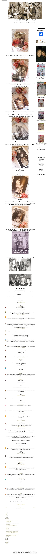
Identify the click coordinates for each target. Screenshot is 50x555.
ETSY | (30, 22)
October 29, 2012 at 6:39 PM (21, 471)
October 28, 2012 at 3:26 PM (21, 309)
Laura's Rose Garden (20, 306)
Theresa (20, 344)
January (7, 542)
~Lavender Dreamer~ (20, 487)
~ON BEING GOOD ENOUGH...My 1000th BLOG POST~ (11, 520)
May (6, 539)
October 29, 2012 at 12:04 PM (21, 464)
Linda (20, 493)
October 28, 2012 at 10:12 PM (21, 426)
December (7, 518)
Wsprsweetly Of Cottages (20, 389)
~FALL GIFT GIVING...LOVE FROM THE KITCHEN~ (11, 525)
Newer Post (6, 507)
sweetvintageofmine (20, 355)
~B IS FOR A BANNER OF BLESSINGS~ (10, 533)
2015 (6, 515)
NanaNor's (20, 373)
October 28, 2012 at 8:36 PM (21, 420)
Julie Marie (20, 322)
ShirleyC (20, 422)
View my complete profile (42, 42)
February (7, 541)
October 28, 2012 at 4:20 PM (21, 328)
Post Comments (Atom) (21, 508)
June (6, 538)
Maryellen (20, 359)
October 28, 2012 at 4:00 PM (21, 314)
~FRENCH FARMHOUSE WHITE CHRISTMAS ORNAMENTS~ (12, 534)
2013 (6, 516)
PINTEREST (33, 22)
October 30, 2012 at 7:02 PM (21, 491)
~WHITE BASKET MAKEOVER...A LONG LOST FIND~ (11, 527)
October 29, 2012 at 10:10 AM (21, 460)
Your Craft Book (20, 473)
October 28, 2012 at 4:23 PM (21, 337)
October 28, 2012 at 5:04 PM (21, 365)
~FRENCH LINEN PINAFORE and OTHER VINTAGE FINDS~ (12, 532)
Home (20, 507)
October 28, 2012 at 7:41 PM (21, 395)
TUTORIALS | (23, 22)
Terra (20, 333)
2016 (6, 514)
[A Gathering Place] (41, 36)
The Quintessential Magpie (20, 478)
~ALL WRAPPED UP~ (8, 524)
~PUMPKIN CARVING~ (8, 522)
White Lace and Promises (20, 404)
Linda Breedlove (20, 379)
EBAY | (27, 22)
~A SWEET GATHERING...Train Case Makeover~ (11, 535)
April (6, 540)
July (6, 537)
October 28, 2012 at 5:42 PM (21, 377)
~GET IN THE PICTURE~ (8, 521)
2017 (6, 513)
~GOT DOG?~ (7, 528)
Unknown (20, 409)
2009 (6, 544)
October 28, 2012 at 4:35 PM (21, 347)
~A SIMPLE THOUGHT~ (8, 529)
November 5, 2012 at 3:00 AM (21, 504)
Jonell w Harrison (20, 446)
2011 (6, 543)
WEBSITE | (19, 22)
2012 (6, 517)
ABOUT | (15, 22)
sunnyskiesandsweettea (20, 414)
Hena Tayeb (20, 462)
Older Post (34, 507)
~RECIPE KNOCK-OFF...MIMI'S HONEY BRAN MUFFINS (12, 531)
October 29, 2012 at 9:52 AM (21, 453)
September (7, 536)
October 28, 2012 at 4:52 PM (21, 357)
